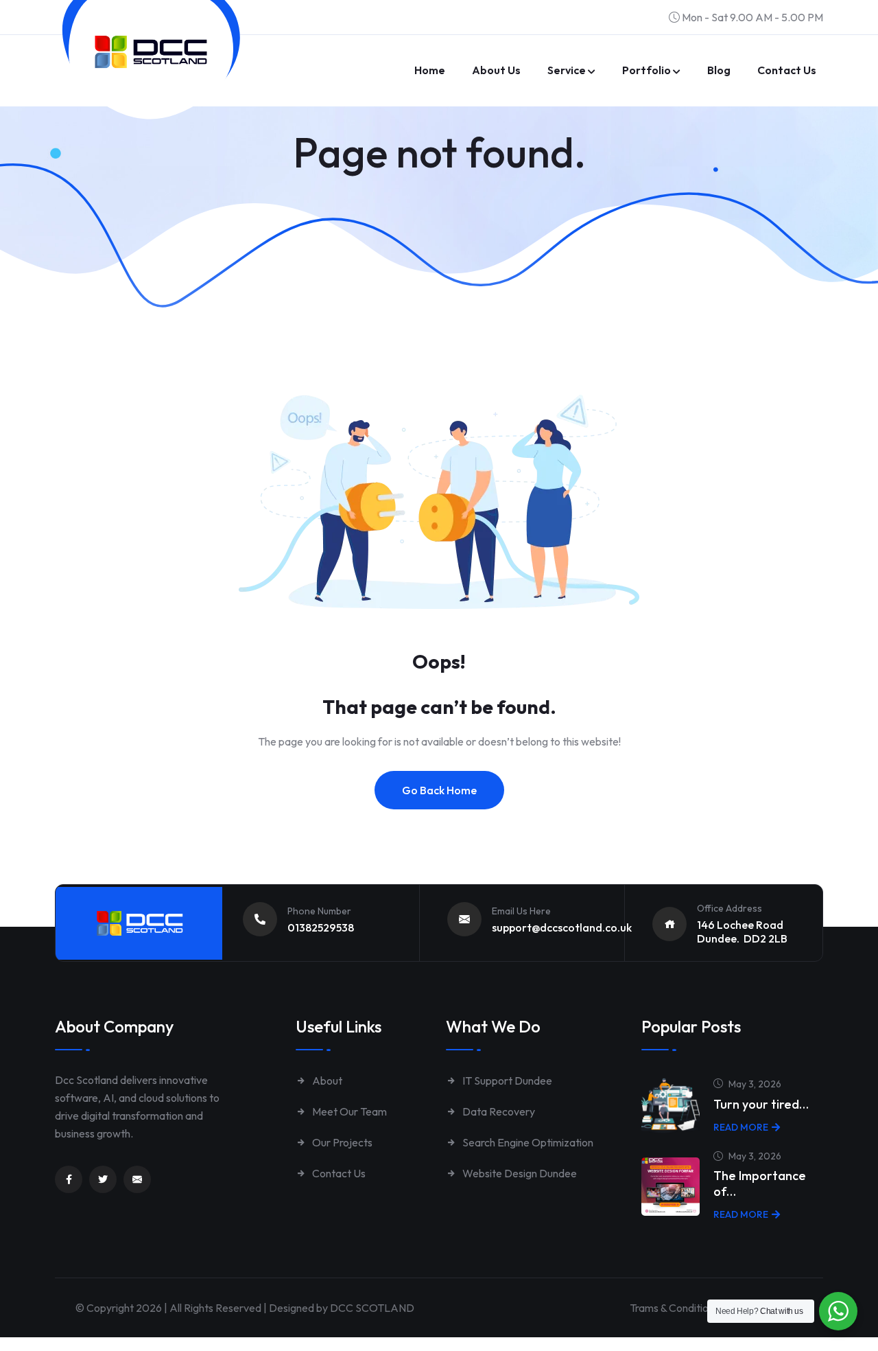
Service (566, 70)
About (326, 1080)
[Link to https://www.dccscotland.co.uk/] (151, 51)
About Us (496, 70)
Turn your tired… (761, 1104)
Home (429, 70)
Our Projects (341, 1142)
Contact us (786, 70)
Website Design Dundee (518, 1173)
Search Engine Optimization (526, 1142)
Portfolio (646, 70)
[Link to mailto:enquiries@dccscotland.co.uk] (137, 1179)
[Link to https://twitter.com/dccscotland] (103, 1179)
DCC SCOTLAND (372, 1308)
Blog (719, 70)
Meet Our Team (348, 1111)
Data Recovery (497, 1111)
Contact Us (338, 1173)
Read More (740, 1127)
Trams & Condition (672, 1308)
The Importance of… (759, 1183)
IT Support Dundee (506, 1080)
